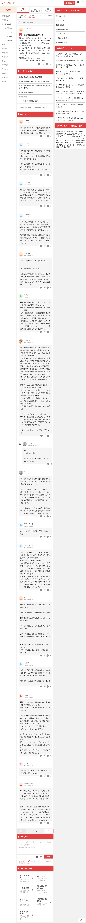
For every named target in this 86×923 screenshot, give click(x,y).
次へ (49, 831)
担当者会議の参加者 (26, 92)
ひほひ (26, 295)
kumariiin (27, 695)
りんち (30, 443)
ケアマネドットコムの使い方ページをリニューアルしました (70, 73)
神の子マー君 (28, 524)
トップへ (81, 920)
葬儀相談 (5, 77)
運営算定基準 (6, 16)
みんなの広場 (35, 11)
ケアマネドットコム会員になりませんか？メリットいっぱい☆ (69, 119)
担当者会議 (23, 97)
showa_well (28, 783)
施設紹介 (5, 73)
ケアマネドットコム (8, 2)
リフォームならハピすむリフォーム (70, 139)
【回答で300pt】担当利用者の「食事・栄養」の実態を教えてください (70, 55)
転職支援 (5, 20)
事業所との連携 (61, 42)
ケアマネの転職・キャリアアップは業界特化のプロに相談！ (70, 86)
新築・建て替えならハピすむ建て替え (70, 141)
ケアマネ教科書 (7, 40)
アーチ (26, 121)
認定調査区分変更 (62, 29)
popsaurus (28, 144)
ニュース (48, 11)
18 (50, 64)
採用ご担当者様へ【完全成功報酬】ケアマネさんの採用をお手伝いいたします (70, 92)
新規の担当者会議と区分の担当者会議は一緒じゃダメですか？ (35, 87)
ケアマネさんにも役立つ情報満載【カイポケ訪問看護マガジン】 (70, 99)
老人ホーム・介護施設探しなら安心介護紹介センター (70, 134)
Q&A (23, 11)
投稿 (48, 857)
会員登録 (70, 3)
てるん (26, 763)
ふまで (26, 663)
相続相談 (5, 81)
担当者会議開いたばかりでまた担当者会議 (34, 81)
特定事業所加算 (7, 28)
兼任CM (27, 253)
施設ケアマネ (6, 44)
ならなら (27, 340)
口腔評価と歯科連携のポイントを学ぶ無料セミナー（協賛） (70, 66)
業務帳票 (5, 57)
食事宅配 (5, 65)
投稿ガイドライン (23, 861)
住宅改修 (5, 69)
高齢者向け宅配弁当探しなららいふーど (70, 144)
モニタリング (61, 34)
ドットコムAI (6, 24)
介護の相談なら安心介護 (64, 132)
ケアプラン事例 (7, 36)
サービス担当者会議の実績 (28, 101)
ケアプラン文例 (7, 32)
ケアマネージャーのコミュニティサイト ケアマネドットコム (70, 137)
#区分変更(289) (40, 107)
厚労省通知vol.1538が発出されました (69, 61)
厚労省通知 (5, 53)
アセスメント (61, 16)
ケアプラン (60, 20)
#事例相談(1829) (25, 107)
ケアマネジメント (41, 15)
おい (25, 597)
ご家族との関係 (61, 38)
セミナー (5, 61)
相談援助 (5, 48)
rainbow (27, 182)
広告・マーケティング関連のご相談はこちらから (70, 106)
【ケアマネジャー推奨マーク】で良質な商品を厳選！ (70, 79)
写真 (41, 857)
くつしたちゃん (29, 29)
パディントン (28, 545)
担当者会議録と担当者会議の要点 (30, 77)
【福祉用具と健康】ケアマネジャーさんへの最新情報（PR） (70, 112)
